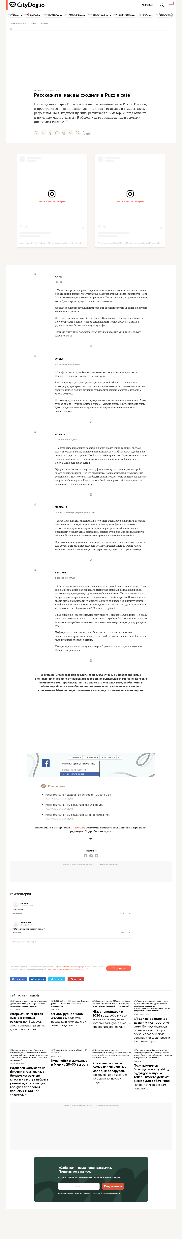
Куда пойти (56, 1056)
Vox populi (15, 1010)
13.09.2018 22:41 (27, 925)
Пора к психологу (142, 1014)
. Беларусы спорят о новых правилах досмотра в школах (27, 1021)
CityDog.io (38, 90)
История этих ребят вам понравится (152, 1077)
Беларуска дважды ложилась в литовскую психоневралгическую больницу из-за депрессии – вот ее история (152, 1030)
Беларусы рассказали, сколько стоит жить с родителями (69, 1019)
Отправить (119, 968)
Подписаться (113, 1186)
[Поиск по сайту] (162, 5)
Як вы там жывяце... (18, 1064)
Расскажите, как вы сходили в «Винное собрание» (77, 815)
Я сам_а (137, 1061)
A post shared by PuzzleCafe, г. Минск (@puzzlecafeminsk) (46, 243)
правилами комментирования (59, 969)
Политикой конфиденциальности (106, 1193)
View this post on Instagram (52, 201)
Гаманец (55, 1010)
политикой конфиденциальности (77, 966)
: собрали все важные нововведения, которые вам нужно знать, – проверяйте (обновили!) (111, 1019)
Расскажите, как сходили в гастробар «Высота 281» (78, 794)
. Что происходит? (29, 1081)
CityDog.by (78, 827)
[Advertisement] (91, 872)
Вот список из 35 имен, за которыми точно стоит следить (110, 1072)
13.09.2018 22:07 (27, 905)
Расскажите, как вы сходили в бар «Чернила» (74, 805)
